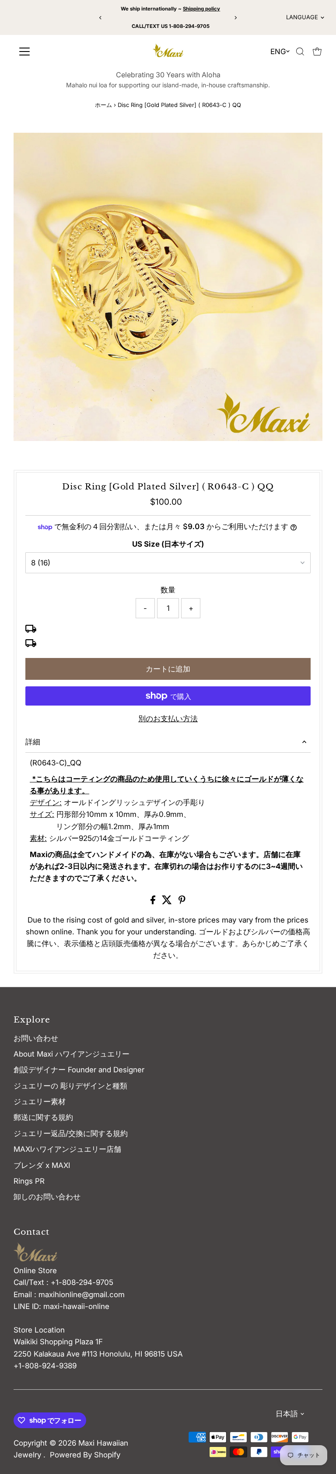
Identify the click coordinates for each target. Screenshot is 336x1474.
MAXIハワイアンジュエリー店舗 (67, 1149)
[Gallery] (168, 287)
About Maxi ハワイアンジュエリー (72, 1054)
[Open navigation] (53, 51)
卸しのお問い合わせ (47, 1196)
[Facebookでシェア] (154, 901)
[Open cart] (317, 51)
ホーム (103, 104)
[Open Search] (300, 51)
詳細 (32, 741)
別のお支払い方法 (168, 718)
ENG (278, 51)
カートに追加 (168, 669)
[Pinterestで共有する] (182, 901)
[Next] (235, 18)
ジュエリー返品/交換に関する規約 (71, 1133)
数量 (168, 589)
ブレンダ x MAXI (42, 1165)
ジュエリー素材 (40, 1101)
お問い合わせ (36, 1038)
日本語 (287, 1413)
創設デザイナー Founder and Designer (79, 1069)
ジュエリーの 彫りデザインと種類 (74, 1085)
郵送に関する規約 (43, 1117)
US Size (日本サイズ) (168, 544)
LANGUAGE (302, 17)
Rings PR (29, 1181)
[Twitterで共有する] (168, 901)
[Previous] (100, 18)
